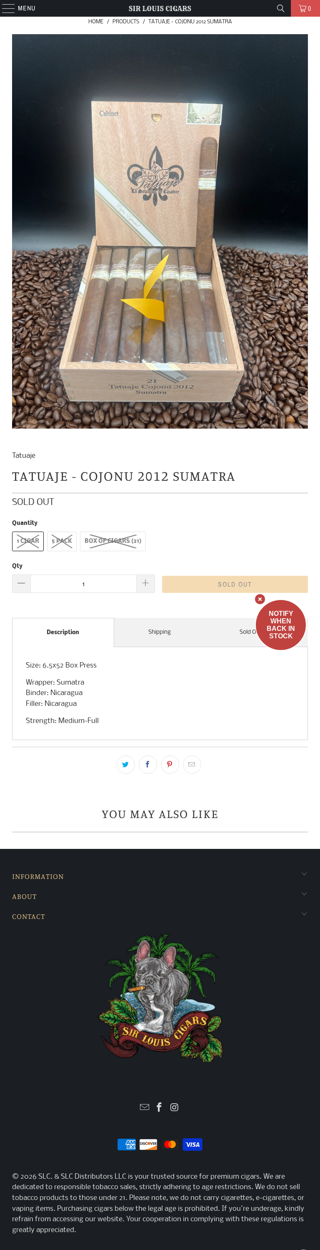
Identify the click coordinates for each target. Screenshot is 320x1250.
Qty (17, 566)
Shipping (159, 632)
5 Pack (62, 541)
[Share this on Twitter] (126, 765)
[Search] (281, 8)
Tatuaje (23, 456)
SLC (44, 1177)
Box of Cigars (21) (113, 541)
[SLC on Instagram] (174, 1108)
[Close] (260, 599)
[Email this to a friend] (192, 765)
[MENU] (4, 8)
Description (63, 633)
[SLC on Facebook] (159, 1108)
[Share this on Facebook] (148, 765)
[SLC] (160, 8)
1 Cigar (28, 541)
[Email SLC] (144, 1108)
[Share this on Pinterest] (170, 765)
